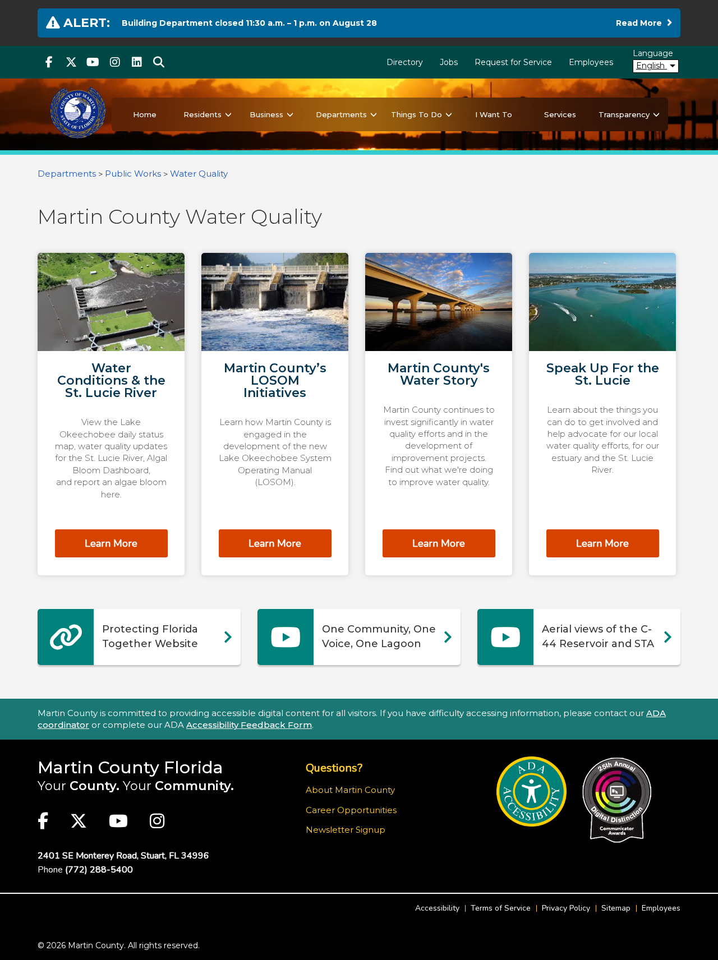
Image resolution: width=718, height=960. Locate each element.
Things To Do (416, 114)
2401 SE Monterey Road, (123, 856)
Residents (202, 114)
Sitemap (615, 908)
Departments (341, 114)
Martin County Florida (130, 767)
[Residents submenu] (228, 114)
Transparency (624, 114)
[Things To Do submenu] (448, 114)
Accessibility (437, 908)
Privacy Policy (566, 908)
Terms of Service (501, 908)
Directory (404, 62)
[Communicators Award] (617, 800)
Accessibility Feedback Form (249, 724)
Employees (591, 62)
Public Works (133, 173)
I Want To (493, 114)
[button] (158, 62)
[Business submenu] (290, 114)
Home (145, 114)
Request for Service (513, 62)
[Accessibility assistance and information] (531, 791)
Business (266, 114)
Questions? (334, 768)
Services (560, 114)
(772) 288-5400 (99, 870)
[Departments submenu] (373, 114)
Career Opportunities (351, 810)
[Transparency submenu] (656, 114)
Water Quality (199, 173)
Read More (644, 22)
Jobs (449, 62)
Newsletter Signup (345, 829)
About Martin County (350, 789)
